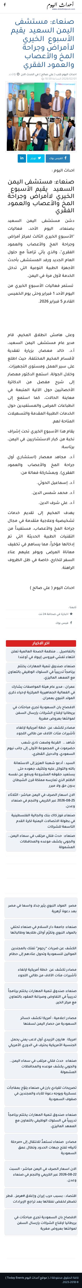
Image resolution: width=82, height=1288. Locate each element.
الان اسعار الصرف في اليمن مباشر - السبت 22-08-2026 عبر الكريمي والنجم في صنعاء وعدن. (43, 1175)
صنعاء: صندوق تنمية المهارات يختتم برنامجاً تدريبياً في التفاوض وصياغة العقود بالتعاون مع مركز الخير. (42, 997)
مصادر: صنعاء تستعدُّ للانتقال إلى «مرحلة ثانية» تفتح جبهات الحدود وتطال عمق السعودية (44, 1147)
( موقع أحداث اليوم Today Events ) (27, 1278)
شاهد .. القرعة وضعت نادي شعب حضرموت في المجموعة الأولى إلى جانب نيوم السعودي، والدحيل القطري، (41, 748)
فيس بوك (62, 623)
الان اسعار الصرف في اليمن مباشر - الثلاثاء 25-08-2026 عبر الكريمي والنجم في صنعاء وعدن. (41, 800)
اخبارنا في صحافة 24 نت (53, 614)
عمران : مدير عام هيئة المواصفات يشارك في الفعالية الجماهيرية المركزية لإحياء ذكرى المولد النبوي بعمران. (41, 692)
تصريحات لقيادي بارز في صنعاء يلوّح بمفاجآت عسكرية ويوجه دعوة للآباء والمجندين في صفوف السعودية (42, 1093)
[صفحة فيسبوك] (5, 5)
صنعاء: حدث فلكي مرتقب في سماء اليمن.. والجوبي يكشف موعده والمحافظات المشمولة (41, 841)
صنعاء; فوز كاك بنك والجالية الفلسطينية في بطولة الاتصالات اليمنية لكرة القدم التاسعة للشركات (43, 821)
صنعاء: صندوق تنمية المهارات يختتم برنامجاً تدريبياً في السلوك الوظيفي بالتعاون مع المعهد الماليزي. (41, 672)
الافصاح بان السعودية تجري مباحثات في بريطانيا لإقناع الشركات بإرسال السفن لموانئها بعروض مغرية (44, 713)
